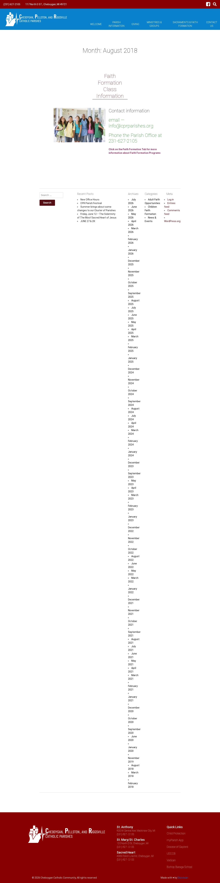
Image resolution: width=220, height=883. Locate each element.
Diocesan (183, 877)
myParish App (175, 840)
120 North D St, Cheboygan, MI (132, 843)
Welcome (96, 24)
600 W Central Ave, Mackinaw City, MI (136, 830)
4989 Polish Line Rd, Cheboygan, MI (135, 856)
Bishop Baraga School (179, 867)
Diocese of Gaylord (177, 847)
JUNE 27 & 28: (87, 221)
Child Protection (176, 833)
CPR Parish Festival (91, 203)
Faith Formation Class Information (110, 86)
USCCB (171, 853)
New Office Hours (89, 199)
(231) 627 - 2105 (125, 834)
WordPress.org (172, 221)
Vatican (171, 860)
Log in (170, 199)
